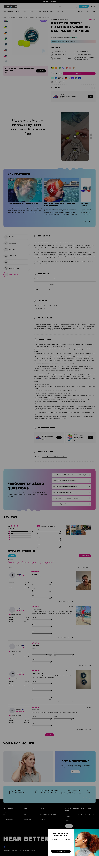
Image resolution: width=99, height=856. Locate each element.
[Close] (96, 832)
